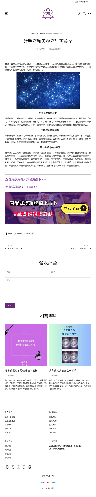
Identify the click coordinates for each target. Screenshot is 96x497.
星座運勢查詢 (10, 421)
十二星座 (40, 33)
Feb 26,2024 (9, 375)
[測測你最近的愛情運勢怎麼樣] (26, 345)
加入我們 (8, 450)
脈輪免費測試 (10, 417)
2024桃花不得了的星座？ (16, 248)
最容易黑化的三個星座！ (79, 248)
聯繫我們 (8, 429)
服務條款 (52, 429)
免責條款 (52, 432)
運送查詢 (8, 425)
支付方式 (8, 432)
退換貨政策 (53, 421)
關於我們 (8, 446)
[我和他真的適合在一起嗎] (70, 345)
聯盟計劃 (8, 454)
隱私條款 (52, 417)
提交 (10, 306)
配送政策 (52, 425)
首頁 (33, 33)
